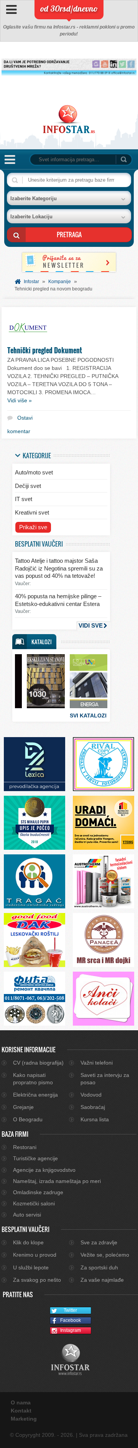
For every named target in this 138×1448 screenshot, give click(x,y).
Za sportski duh (99, 1267)
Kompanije (59, 281)
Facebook (70, 1320)
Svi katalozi (88, 715)
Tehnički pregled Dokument (44, 350)
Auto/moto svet (34, 472)
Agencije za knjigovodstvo (44, 1170)
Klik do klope (28, 1242)
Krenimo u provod (34, 1255)
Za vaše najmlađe (102, 1280)
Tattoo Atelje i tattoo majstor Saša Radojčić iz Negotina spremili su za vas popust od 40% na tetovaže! (59, 568)
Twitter (70, 1310)
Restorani (24, 1147)
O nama (21, 1402)
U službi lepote (31, 1267)
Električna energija (35, 1095)
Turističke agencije (35, 1158)
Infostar (31, 281)
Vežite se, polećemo (104, 1255)
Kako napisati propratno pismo (33, 1078)
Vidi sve (91, 625)
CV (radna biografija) (38, 1063)
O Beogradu (28, 1119)
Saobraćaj (92, 1107)
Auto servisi (27, 1215)
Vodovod (91, 1095)
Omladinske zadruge (38, 1192)
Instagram (70, 1330)
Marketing (24, 1419)
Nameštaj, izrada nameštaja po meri (57, 1181)
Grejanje (23, 1107)
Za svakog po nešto (37, 1280)
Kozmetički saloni (34, 1203)
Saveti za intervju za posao (104, 1078)
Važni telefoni (96, 1063)
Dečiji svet (28, 486)
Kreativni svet (32, 512)
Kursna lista (94, 1119)
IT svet (23, 499)
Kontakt (21, 1410)
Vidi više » (19, 400)
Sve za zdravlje (98, 1242)
